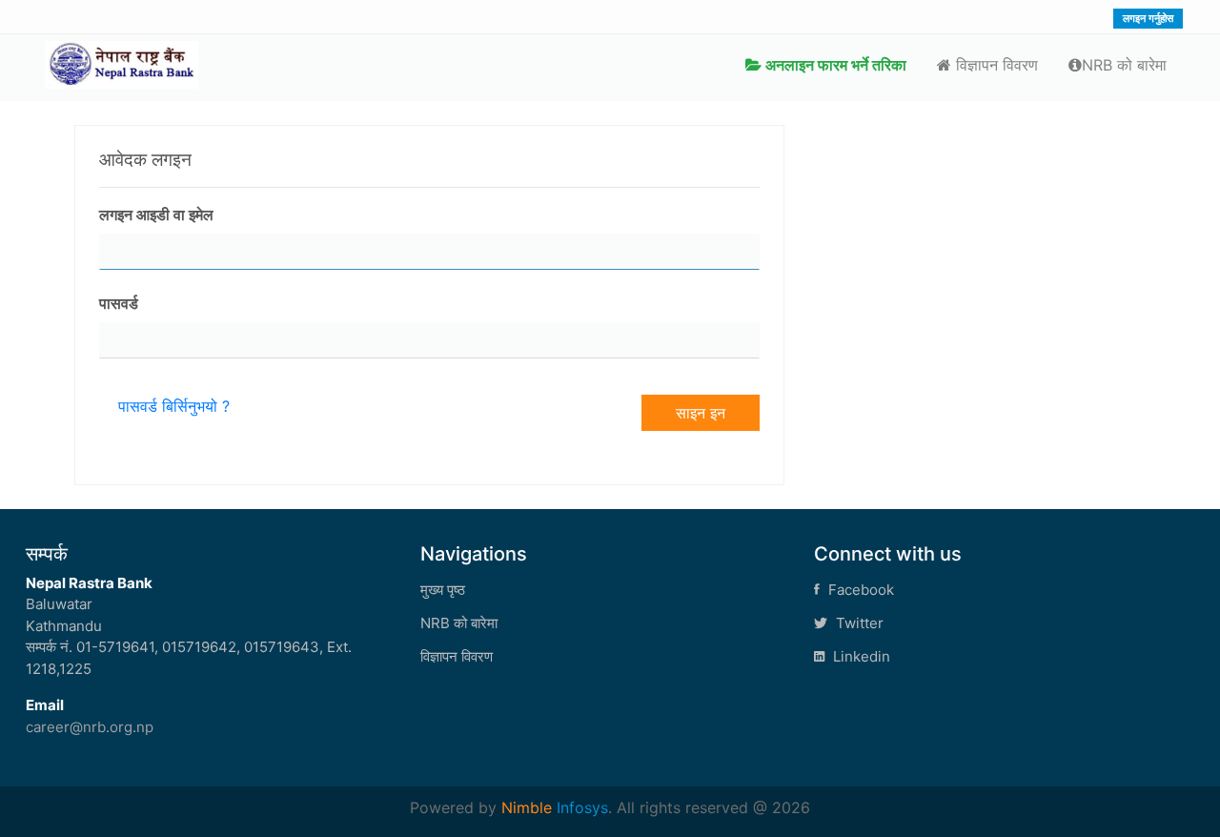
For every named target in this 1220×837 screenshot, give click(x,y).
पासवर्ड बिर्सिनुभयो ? (174, 406)
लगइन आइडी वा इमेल (156, 214)
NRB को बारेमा (1124, 64)
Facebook (859, 590)
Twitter (858, 623)
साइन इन (700, 412)
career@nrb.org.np (89, 727)
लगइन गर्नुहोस (1148, 18)
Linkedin (859, 656)
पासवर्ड (118, 303)
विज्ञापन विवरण (994, 64)
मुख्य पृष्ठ (442, 590)
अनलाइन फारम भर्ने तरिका (834, 64)
